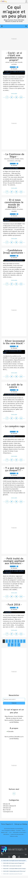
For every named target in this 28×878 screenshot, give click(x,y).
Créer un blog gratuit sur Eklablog (8, 830)
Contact (23, 830)
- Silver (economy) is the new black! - (14, 342)
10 (12, 644)
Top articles (18, 830)
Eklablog (24, 824)
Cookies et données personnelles (17, 834)
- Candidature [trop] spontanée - (14, 251)
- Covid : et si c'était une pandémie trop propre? (14, 56)
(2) (6, 809)
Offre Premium (6, 834)
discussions (7, 158)
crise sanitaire (20, 209)
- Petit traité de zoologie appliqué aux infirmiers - (14, 561)
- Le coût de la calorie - (14, 385)
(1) (8, 811)
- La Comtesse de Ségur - (14, 155)
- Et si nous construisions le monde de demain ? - (14, 203)
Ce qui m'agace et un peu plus (14, 12)
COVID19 (13, 209)
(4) (6, 804)
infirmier (12, 158)
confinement (8, 209)
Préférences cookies (14, 836)
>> (18, 644)
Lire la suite (14, 93)
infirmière (17, 158)
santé (16, 160)
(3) (7, 808)
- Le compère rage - (14, 427)
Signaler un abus (4, 832)
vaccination (14, 64)
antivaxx (7, 62)
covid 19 (12, 62)
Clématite (17, 720)
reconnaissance (10, 160)
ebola (16, 62)
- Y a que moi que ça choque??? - (14, 469)
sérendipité (14, 211)
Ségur (19, 160)
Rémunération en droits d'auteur (19, 832)
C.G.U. (10, 832)
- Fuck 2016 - (14, 604)
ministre (21, 158)
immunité (20, 62)
